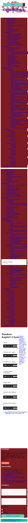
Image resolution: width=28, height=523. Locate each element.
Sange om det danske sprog (14, 43)
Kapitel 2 (13, 133)
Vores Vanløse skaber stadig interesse (22, 350)
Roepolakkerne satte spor (14, 47)
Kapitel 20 (13, 155)
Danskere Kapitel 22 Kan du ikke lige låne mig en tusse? (18, 278)
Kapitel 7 (13, 139)
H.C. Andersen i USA (9, 472)
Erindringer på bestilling (13, 66)
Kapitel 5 (13, 134)
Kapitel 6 (13, 137)
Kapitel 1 (13, 132)
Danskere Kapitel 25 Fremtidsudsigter (15, 286)
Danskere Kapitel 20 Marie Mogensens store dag (17, 115)
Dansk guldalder (12, 60)
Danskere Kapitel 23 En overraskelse (16, 281)
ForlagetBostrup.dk (14, 9)
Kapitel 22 (13, 160)
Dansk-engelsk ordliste (10, 165)
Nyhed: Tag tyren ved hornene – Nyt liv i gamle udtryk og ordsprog (22, 358)
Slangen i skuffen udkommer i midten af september (22, 338)
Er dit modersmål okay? (13, 42)
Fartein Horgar (11, 50)
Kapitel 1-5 (10, 70)
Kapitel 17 (13, 151)
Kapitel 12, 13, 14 (12, 143)
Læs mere (5, 463)
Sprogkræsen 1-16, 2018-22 (14, 45)
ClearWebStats (12, 521)
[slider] (15, 345)
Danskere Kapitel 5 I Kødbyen (18, 77)
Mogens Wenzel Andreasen (14, 63)
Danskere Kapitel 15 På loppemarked (16, 257)
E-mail (3, 497)
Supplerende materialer (13, 29)
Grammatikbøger (12, 22)
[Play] (5, 346)
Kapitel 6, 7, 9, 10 (12, 136)
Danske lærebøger (12, 19)
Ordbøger (10, 28)
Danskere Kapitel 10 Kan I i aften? (19, 89)
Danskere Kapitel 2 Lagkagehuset (19, 73)
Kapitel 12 (13, 144)
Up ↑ (19, 521)
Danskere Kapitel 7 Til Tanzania (19, 82)
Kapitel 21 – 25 (11, 157)
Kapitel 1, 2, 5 (11, 130)
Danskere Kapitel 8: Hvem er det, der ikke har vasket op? (18, 239)
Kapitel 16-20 (11, 104)
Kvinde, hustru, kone (13, 56)
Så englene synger (12, 40)
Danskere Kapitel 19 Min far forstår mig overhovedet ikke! (17, 268)
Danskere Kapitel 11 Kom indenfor (19, 92)
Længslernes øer (12, 57)
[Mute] (14, 346)
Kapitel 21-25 (11, 118)
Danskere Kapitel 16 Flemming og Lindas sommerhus (19, 106)
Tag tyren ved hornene (13, 39)
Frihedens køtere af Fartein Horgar (19, 53)
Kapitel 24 (13, 162)
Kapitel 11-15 (11, 91)
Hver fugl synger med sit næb (15, 38)
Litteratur (6, 46)
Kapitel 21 (13, 158)
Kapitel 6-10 (11, 78)
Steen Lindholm (11, 64)
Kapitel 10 (13, 141)
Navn (3, 488)
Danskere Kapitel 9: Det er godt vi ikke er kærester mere (19, 87)
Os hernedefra (11, 49)
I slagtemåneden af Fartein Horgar (19, 52)
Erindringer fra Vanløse (13, 61)
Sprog (4, 509)
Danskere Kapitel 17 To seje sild (19, 108)
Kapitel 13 (13, 146)
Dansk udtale (11, 21)
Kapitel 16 (13, 150)
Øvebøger (10, 24)
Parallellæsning (11, 31)
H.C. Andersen (11, 59)
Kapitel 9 (13, 140)
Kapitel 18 (13, 153)
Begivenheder (7, 67)
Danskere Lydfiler (8, 68)
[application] (10, 346)
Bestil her (6, 167)
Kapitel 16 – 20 (11, 148)
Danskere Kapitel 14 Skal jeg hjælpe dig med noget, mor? (17, 254)
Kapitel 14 (13, 147)
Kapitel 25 (13, 164)
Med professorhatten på (13, 36)
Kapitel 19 (13, 154)
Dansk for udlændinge (9, 18)
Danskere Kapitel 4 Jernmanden (18, 75)
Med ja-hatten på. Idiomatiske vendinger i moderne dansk (15, 34)
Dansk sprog (7, 32)
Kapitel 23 (13, 161)
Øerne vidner (11, 54)
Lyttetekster (7, 129)
